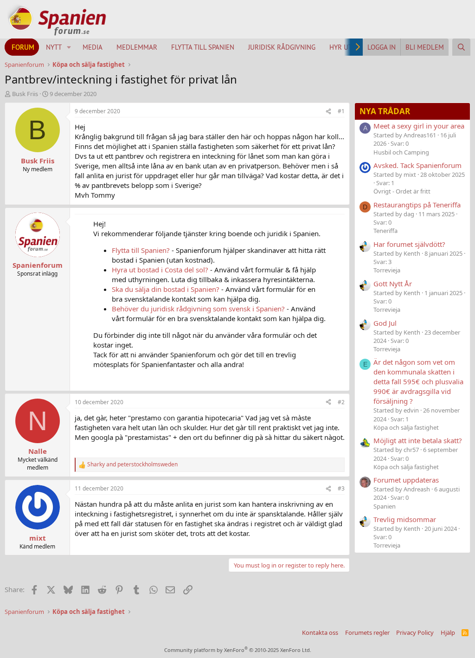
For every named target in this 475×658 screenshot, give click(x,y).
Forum (23, 47)
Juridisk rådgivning (281, 47)
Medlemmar (136, 47)
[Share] (328, 111)
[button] (69, 47)
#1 (341, 111)
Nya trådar (384, 111)
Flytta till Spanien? (141, 250)
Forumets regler (367, 632)
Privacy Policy (415, 632)
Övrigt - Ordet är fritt (401, 191)
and (132, 464)
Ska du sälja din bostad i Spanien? (165, 289)
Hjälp (448, 632)
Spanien (384, 506)
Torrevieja (386, 270)
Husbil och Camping (401, 152)
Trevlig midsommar (404, 519)
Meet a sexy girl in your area (418, 125)
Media (93, 47)
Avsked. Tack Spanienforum (417, 165)
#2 (341, 402)
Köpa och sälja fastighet (406, 427)
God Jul (385, 323)
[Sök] (461, 47)
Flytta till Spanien (202, 47)
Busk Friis (25, 94)
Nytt (54, 47)
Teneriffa (385, 230)
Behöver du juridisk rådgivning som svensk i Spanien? (198, 308)
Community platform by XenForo (237, 649)
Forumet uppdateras (406, 479)
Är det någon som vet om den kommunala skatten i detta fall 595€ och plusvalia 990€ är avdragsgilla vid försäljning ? (418, 381)
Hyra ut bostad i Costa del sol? (160, 269)
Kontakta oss (320, 632)
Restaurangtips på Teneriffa (417, 204)
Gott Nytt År (392, 283)
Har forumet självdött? (409, 244)
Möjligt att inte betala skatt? (417, 440)
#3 (341, 488)
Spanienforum (38, 265)
